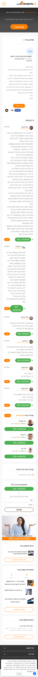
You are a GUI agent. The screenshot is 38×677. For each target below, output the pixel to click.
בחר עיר (8, 415)
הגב (7, 239)
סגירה (19, 674)
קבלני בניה (29, 12)
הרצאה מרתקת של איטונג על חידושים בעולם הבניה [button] (17, 553)
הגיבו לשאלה (19, 106)
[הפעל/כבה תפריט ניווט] (35, 3)
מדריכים (31, 654)
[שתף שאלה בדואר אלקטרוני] (6, 110)
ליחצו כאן (29, 671)
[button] (4, 4)
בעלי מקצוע (30, 648)
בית (35, 12)
